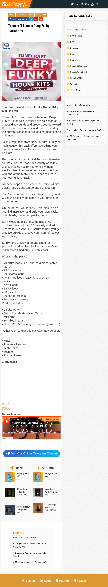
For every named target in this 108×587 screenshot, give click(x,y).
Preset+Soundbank (25, 14)
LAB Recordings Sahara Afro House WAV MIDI (50, 507)
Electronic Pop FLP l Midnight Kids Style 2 (23, 509)
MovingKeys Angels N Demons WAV (51, 492)
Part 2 (6, 407)
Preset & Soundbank (79, 66)
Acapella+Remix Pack (79, 30)
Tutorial (73, 84)
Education (74, 48)
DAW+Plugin (75, 42)
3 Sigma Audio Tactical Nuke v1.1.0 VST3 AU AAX (22, 493)
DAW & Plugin (76, 36)
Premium (74, 60)
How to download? (79, 15)
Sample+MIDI (41, 14)
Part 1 (6, 404)
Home (12, 14)
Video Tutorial (76, 90)
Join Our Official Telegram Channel (34, 453)
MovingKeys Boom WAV (25, 537)
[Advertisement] (31, 382)
